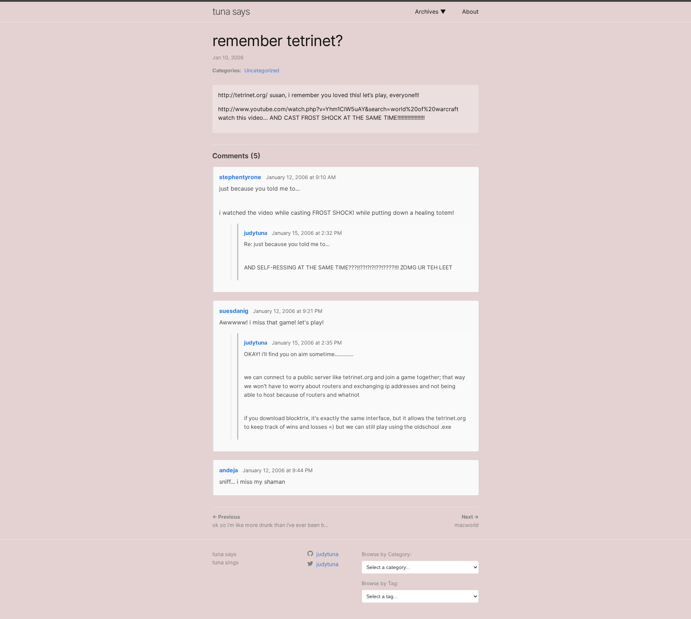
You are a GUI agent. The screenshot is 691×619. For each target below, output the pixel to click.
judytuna (255, 232)
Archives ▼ (430, 11)
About (470, 11)
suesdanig (233, 310)
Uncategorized (261, 70)
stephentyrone (240, 177)
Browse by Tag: (380, 583)
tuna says (231, 11)
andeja (228, 470)
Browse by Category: (386, 554)
